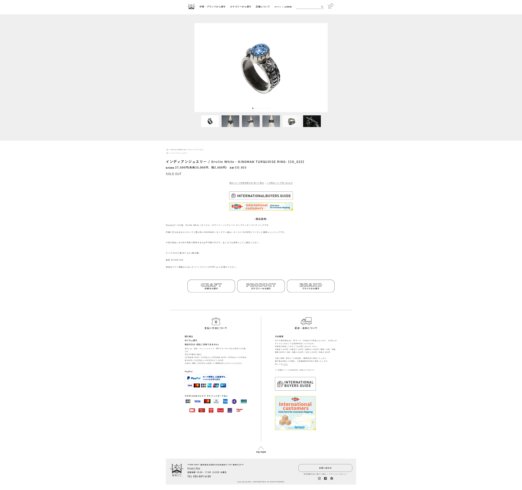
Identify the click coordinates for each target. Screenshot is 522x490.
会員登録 (288, 7)
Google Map (193, 468)
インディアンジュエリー (179, 153)
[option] (261, 67)
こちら (285, 364)
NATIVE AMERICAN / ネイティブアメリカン (187, 149)
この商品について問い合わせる (280, 183)
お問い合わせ (325, 468)
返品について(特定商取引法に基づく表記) (246, 183)
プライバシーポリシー (338, 474)
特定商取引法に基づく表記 (315, 474)
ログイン (278, 7)
